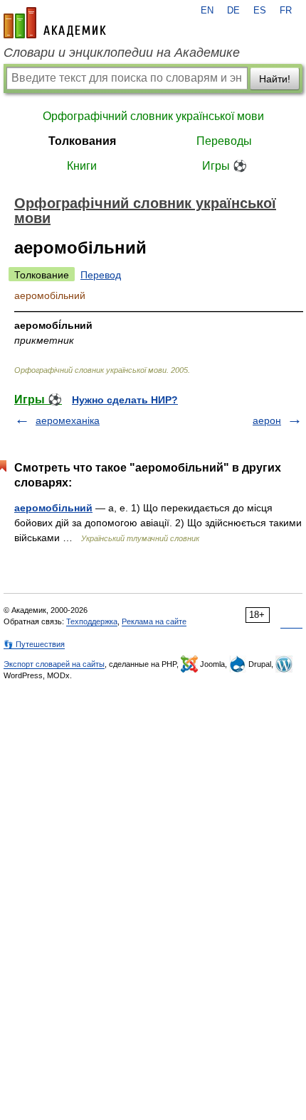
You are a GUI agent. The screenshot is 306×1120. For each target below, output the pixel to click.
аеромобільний (53, 507)
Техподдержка (91, 621)
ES (259, 11)
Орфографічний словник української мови (153, 116)
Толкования (82, 141)
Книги (82, 166)
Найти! (274, 79)
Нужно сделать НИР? (125, 400)
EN (207, 11)
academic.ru (55, 22)
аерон (267, 420)
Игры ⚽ (224, 166)
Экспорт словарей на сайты (54, 664)
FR (286, 11)
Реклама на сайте (154, 621)
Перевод (100, 275)
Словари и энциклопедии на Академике (122, 52)
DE (233, 11)
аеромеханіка (68, 420)
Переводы (224, 141)
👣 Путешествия (34, 644)
